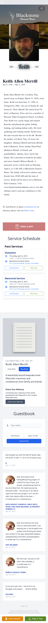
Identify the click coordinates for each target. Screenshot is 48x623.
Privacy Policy (17, 613)
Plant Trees (34, 268)
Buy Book (24, 369)
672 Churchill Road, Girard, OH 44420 (24, 263)
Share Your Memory (15, 402)
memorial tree (31, 206)
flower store (29, 210)
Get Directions (14, 268)
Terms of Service (30, 613)
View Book (11, 369)
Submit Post (24, 441)
